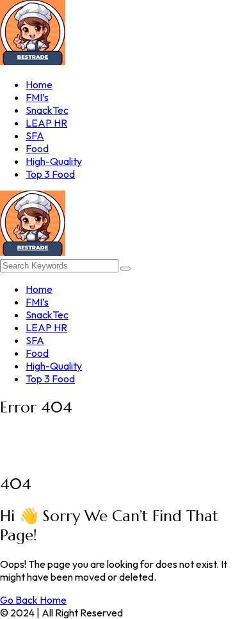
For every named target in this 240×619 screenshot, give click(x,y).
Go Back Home (33, 599)
